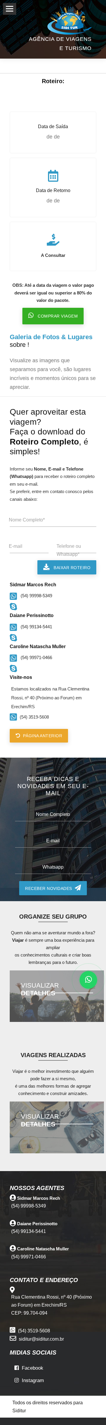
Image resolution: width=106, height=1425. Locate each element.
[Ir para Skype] (14, 605)
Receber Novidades (50, 888)
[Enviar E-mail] (10, 1213)
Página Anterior (41, 735)
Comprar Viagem (56, 316)
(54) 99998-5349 (34, 595)
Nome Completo (53, 814)
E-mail (15, 546)
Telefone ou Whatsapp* (69, 550)
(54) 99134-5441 (34, 626)
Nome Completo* (27, 519)
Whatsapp (53, 867)
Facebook (31, 1368)
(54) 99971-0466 (34, 657)
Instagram (31, 1380)
